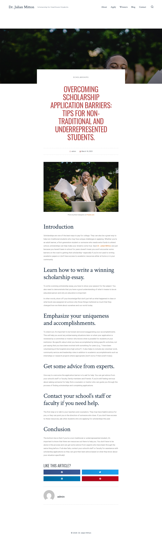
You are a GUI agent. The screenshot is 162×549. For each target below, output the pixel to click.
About (104, 7)
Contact (142, 7)
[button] (62, 472)
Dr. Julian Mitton (104, 246)
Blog (133, 7)
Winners (124, 7)
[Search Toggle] (152, 7)
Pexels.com (90, 215)
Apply (113, 7)
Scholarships (81, 77)
